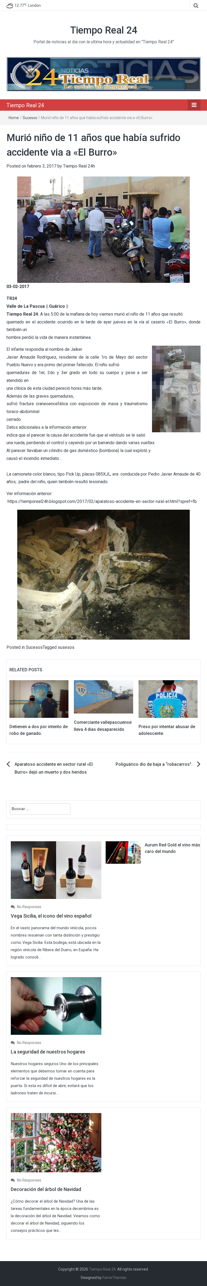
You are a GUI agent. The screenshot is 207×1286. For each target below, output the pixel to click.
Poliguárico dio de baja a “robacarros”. (154, 764)
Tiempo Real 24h (79, 166)
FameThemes (114, 1277)
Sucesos (30, 118)
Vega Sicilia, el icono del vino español (51, 916)
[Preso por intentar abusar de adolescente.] (168, 698)
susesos (66, 647)
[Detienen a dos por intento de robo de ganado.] (38, 698)
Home (14, 118)
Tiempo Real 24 (103, 30)
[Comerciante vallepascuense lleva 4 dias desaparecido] (103, 696)
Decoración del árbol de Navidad (46, 1189)
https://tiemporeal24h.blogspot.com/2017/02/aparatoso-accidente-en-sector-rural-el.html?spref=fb (102, 501)
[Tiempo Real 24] (103, 73)
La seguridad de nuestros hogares (48, 1052)
